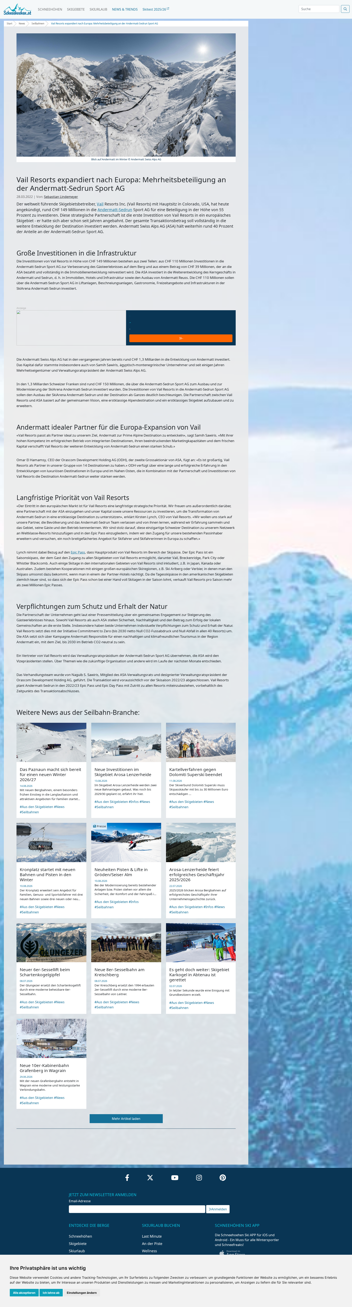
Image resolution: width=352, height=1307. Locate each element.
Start (9, 23)
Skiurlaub (98, 9)
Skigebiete (76, 9)
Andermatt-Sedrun (115, 209)
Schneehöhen (50, 9)
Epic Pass (78, 552)
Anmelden (219, 1209)
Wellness (149, 1250)
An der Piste (152, 1243)
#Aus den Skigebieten (36, 807)
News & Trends (125, 9)
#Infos (134, 801)
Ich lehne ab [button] (51, 1292)
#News (59, 807)
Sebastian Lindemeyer (61, 196)
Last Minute (152, 1236)
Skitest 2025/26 (155, 9)
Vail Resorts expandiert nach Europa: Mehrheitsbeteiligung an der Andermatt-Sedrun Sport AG (104, 23)
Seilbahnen (38, 23)
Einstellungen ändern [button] (82, 1292)
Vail (100, 204)
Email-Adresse (80, 1201)
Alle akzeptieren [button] (24, 1292)
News (22, 23)
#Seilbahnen (29, 812)
